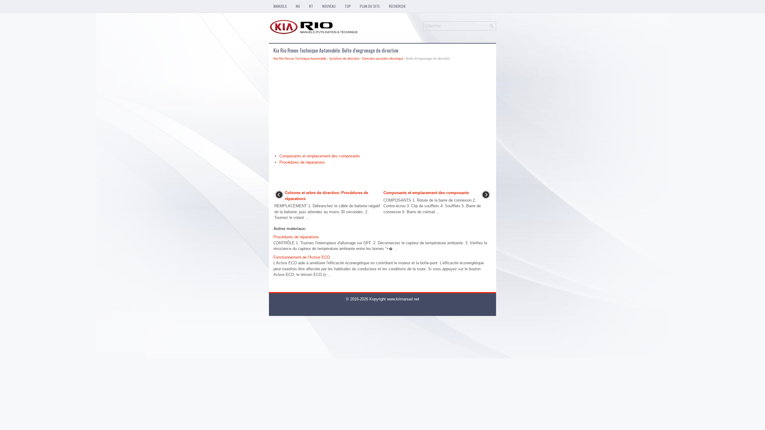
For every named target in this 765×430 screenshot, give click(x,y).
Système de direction (344, 58)
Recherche (397, 6)
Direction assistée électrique (382, 58)
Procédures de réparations (302, 162)
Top (348, 6)
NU (298, 6)
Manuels (280, 6)
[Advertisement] (382, 108)
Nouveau (329, 6)
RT (311, 6)
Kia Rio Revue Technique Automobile (299, 58)
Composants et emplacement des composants (319, 156)
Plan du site (370, 6)
